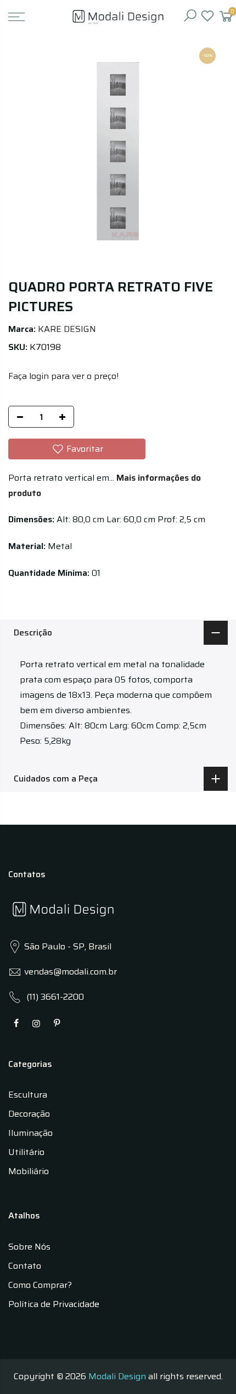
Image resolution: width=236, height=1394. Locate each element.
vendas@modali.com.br (70, 971)
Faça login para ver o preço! (63, 376)
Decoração (29, 1114)
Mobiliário (28, 1171)
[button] (76, 449)
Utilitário (26, 1152)
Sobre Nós (29, 1246)
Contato (24, 1266)
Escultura (27, 1094)
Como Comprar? (40, 1285)
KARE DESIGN (67, 329)
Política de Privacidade (53, 1304)
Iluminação (30, 1133)
